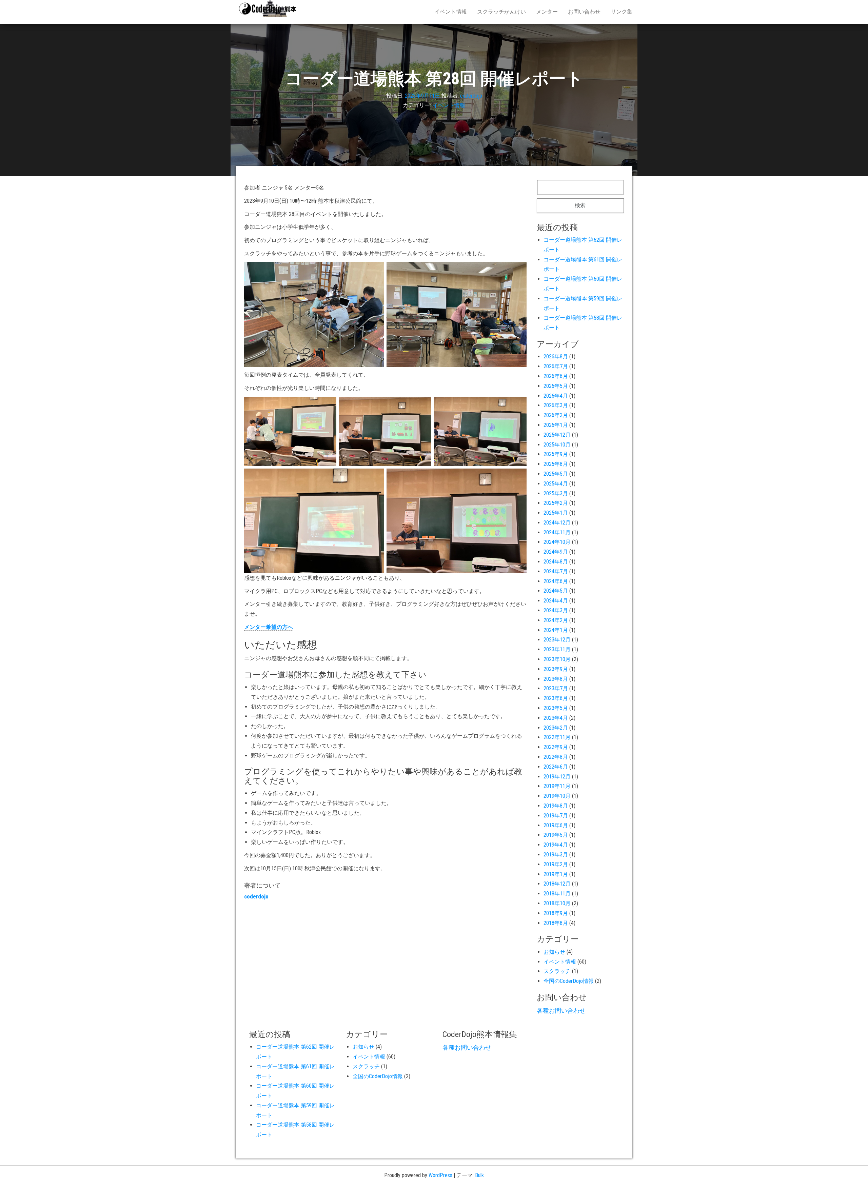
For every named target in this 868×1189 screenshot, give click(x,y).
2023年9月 (556, 669)
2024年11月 (557, 532)
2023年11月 (557, 649)
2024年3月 (556, 610)
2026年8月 (556, 356)
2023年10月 (557, 659)
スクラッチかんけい (501, 11)
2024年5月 (556, 591)
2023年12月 (557, 639)
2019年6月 (556, 825)
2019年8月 (556, 805)
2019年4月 (556, 844)
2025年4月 (556, 483)
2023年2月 (556, 728)
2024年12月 (557, 522)
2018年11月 (557, 893)
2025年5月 (556, 474)
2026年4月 (556, 396)
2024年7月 (556, 571)
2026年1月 (556, 425)
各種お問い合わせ (561, 1010)
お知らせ (554, 952)
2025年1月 (556, 513)
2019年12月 (557, 776)
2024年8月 (556, 561)
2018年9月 (556, 913)
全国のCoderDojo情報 (569, 981)
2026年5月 (556, 386)
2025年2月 (556, 503)
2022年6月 (556, 767)
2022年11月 (557, 737)
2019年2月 (556, 864)
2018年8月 (556, 923)
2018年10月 (557, 903)
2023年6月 (556, 698)
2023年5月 (556, 708)
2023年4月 (556, 718)
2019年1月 (556, 874)
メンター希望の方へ (268, 627)
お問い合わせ (584, 11)
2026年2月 (556, 415)
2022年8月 (556, 757)
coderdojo (471, 95)
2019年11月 (557, 786)
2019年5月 (556, 835)
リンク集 (621, 11)
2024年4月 (556, 600)
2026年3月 (556, 405)
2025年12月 (557, 435)
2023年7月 (556, 688)
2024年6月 (556, 581)
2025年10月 (557, 444)
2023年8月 (556, 679)
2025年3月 (556, 493)
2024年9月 (556, 552)
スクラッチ (557, 971)
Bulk (479, 1175)
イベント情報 (450, 11)
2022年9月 (556, 747)
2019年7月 (556, 815)
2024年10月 (557, 542)
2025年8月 (556, 464)
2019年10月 (557, 796)
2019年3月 (556, 854)
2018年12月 (557, 883)
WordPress (440, 1175)
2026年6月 (556, 376)
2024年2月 (556, 620)
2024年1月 (556, 630)
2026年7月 (556, 366)
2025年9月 (556, 454)
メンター (547, 11)
